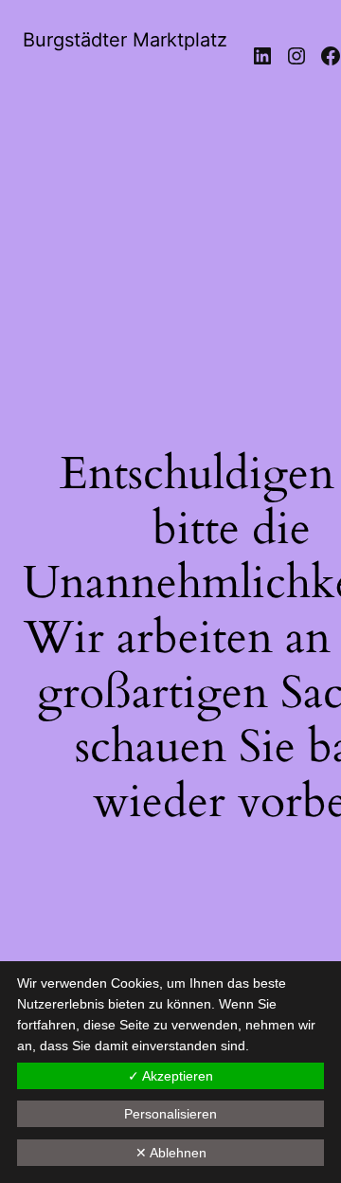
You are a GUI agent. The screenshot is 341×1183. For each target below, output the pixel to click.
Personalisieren (170, 1113)
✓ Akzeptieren (170, 1075)
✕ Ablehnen (170, 1152)
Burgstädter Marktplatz (125, 39)
